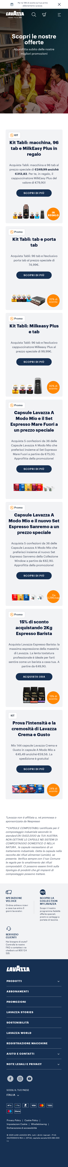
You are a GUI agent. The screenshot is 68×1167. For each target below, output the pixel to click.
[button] (59, 4)
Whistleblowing (39, 1124)
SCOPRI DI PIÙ (34, 469)
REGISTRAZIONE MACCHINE (27, 1043)
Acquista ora (34, 676)
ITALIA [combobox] (11, 1095)
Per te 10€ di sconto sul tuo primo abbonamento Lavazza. (33, 4)
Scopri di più (34, 193)
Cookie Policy (31, 1120)
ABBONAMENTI (18, 991)
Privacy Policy (14, 1120)
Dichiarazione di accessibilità (22, 1128)
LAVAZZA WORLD (19, 1033)
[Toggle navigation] (59, 14)
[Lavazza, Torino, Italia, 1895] (15, 14)
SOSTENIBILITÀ (18, 1022)
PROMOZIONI (16, 1002)
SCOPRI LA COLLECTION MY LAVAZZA (49, 901)
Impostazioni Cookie (17, 1124)
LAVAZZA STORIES (20, 1012)
